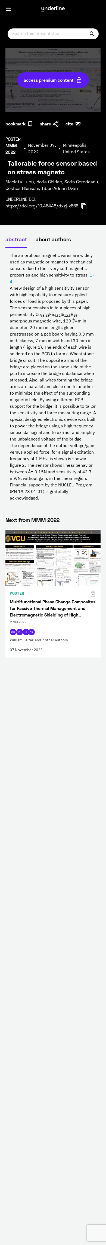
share (45, 123)
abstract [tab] (16, 239)
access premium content (49, 80)
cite (69, 123)
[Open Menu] (8, 8)
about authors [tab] (53, 239)
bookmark (15, 123)
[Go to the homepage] (53, 8)
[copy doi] (86, 206)
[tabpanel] (53, 377)
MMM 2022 (45, 519)
